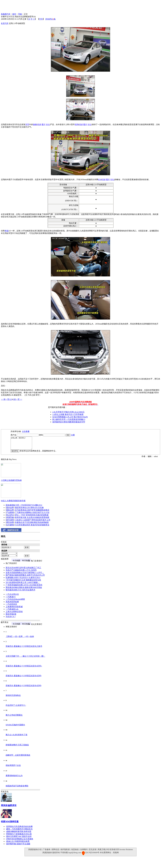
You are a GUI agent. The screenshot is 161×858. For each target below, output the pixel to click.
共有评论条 (50, 19)
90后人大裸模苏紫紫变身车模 (13, 501)
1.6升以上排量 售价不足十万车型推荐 (67, 414)
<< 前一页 (5, 399)
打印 (41, 19)
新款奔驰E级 (11, 614)
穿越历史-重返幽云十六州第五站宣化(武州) (23, 676)
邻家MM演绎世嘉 (10, 821)
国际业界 (10, 510)
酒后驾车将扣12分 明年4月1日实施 (29, 508)
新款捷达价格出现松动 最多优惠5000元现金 (24, 587)
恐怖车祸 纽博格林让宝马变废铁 (19, 839)
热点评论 (10, 515)
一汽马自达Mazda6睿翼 (15, 599)
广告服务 (46, 849)
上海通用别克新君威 (14, 607)
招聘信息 (55, 849)
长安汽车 (4, 23)
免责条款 (75, 849)
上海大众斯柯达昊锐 (14, 612)
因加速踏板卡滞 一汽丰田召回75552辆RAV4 (24, 505)
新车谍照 (10, 520)
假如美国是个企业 (13, 765)
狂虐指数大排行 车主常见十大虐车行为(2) (23, 578)
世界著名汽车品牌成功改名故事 (19, 826)
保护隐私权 (65, 849)
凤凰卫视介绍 (103, 849)
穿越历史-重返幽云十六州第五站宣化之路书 (24, 646)
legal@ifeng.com (74, 853)
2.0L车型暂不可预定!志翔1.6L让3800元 (68, 412)
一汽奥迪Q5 (11, 597)
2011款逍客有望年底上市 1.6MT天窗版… (23, 582)
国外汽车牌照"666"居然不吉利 (18, 836)
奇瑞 (6, 231)
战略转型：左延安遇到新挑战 (18, 755)
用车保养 (10, 522)
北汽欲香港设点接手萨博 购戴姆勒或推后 (32, 510)
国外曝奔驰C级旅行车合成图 (18, 844)
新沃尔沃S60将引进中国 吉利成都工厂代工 (23, 568)
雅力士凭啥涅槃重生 (14, 715)
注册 (73, 435)
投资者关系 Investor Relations (121, 849)
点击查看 (25, 431)
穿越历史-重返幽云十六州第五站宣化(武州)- (24, 666)
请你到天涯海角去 (13, 695)
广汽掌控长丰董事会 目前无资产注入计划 (32, 512)
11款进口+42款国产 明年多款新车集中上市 (32, 520)
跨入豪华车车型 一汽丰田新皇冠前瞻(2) (68, 419)
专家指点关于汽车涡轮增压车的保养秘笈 (32, 522)
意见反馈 (92, 849)
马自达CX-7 (11, 617)
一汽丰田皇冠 (11, 604)
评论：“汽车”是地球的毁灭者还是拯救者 (32, 515)
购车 (14, 14)
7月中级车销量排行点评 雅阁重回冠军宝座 (23, 580)
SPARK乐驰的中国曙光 (15, 725)
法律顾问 (84, 849)
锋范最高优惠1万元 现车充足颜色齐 (20, 590)
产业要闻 (10, 512)
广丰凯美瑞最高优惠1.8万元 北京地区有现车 (24, 585)
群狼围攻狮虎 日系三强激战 (17, 745)
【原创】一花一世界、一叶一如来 (20, 636)
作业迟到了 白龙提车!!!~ (16, 705)
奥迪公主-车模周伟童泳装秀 (17, 841)
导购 (20, 14)
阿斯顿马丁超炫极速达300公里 (19, 834)
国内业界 (10, 508)
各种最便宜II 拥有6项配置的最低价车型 (68, 422)
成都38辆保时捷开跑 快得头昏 (18, 831)
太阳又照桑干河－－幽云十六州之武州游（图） (25, 656)
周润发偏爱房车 (9, 805)
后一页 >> (18, 399)
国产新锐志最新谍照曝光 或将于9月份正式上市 (25, 575)
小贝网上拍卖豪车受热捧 (11, 480)
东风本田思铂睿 (12, 602)
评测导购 (10, 517)
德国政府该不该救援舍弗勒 (17, 786)
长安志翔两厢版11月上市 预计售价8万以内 (70, 417)
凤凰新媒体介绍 (34, 849)
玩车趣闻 (10, 525)
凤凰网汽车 (5, 14)
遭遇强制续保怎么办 (14, 776)
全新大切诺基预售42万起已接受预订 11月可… (25, 573)
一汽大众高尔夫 (12, 594)
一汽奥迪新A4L (12, 609)
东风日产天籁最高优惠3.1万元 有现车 (21, 570)
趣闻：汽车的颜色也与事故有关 (19, 829)
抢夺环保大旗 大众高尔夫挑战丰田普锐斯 (32, 517)
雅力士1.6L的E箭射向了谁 (16, 735)
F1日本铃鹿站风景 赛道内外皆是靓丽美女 (32, 525)
